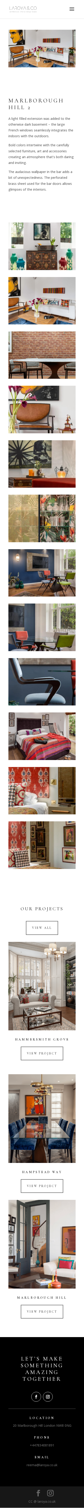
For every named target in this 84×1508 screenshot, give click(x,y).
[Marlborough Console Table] (42, 269)
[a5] (42, 650)
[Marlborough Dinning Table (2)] (42, 377)
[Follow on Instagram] (48, 1397)
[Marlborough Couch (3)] (42, 323)
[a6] (42, 813)
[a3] (42, 541)
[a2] (42, 486)
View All (42, 928)
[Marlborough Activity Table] (42, 595)
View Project (42, 1053)
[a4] (42, 704)
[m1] (42, 867)
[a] (42, 432)
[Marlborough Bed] (42, 759)
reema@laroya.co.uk (42, 1465)
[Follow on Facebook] (36, 1397)
